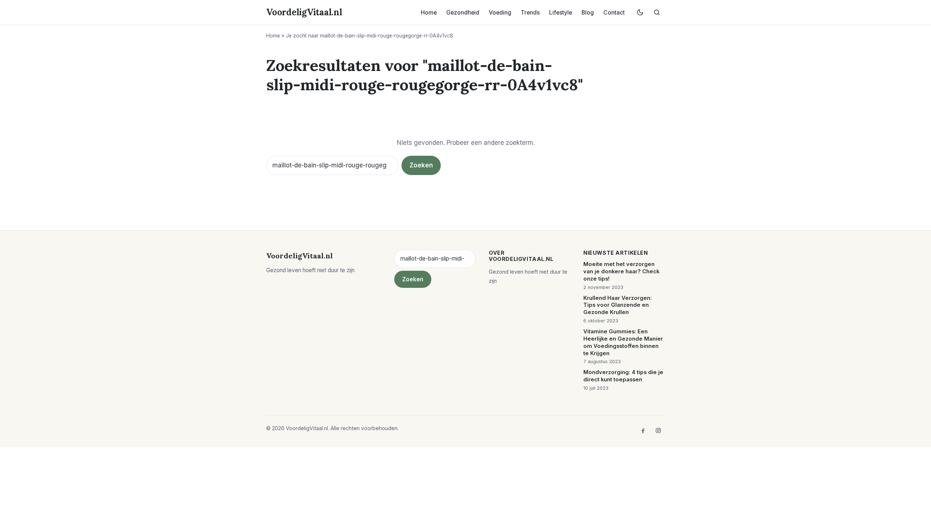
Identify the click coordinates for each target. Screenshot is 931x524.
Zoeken (421, 165)
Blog (588, 12)
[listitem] (643, 430)
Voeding (500, 12)
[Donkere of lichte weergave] (640, 12)
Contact (614, 12)
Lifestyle (560, 12)
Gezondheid (462, 12)
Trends (530, 12)
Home (429, 12)
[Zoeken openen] (657, 12)
